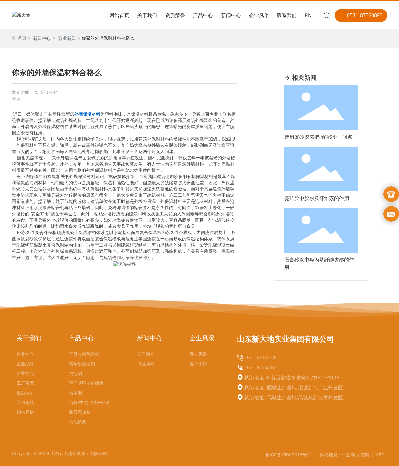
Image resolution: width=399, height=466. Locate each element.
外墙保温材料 (87, 114)
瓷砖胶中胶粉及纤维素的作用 (316, 198)
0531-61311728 (260, 357)
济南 (366, 454)
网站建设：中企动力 (339, 454)
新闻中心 (41, 38)
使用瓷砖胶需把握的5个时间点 (318, 137)
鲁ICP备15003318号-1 (288, 454)
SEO (380, 454)
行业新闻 (67, 38)
